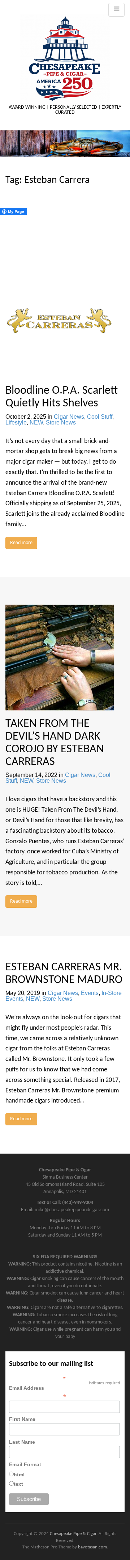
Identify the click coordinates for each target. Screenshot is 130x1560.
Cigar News (69, 417)
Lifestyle (16, 422)
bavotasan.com (92, 1547)
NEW (36, 422)
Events (90, 993)
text (18, 1484)
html (19, 1474)
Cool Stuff (99, 417)
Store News (61, 422)
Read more (21, 542)
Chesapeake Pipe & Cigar (73, 1533)
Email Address (37, 1392)
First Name (22, 1419)
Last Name (22, 1442)
